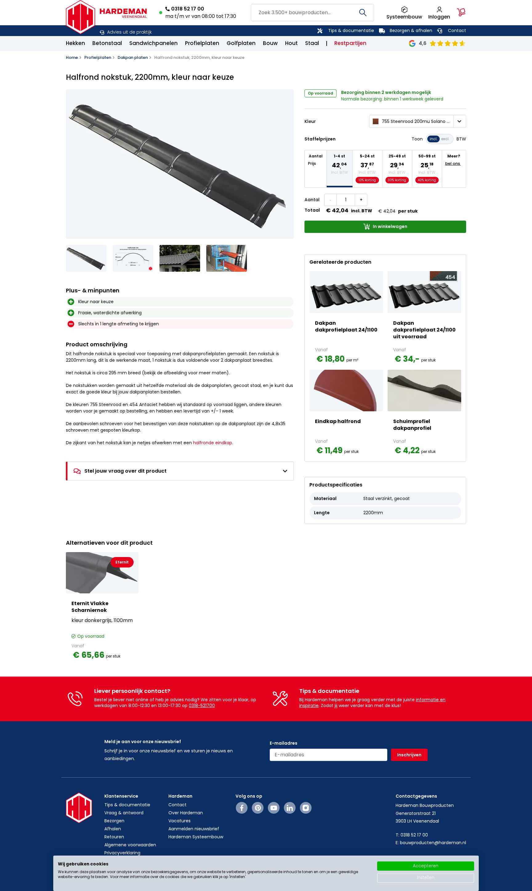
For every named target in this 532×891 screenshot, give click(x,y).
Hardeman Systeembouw (195, 837)
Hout (291, 43)
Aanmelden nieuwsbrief (193, 829)
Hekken (75, 43)
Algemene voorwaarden (130, 845)
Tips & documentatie (351, 30)
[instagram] (306, 808)
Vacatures (179, 821)
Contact (457, 30)
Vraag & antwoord (123, 813)
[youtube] (273, 808)
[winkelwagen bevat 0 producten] (461, 12)
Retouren (114, 837)
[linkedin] (290, 808)
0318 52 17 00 (187, 8)
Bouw (270, 43)
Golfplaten (241, 43)
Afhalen (112, 829)
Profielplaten (202, 43)
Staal (312, 43)
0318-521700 (202, 705)
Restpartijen (350, 43)
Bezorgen (114, 821)
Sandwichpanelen (153, 43)
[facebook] (242, 808)
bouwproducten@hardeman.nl (433, 843)
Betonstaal (107, 43)
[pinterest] (258, 808)
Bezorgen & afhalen (411, 30)
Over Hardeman (185, 813)
